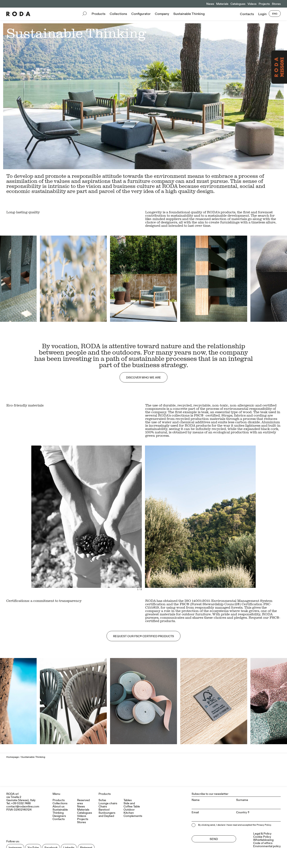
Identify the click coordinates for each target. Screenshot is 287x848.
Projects (264, 4)
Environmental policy (267, 846)
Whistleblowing (263, 840)
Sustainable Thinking (189, 14)
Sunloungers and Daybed (107, 814)
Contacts (247, 14)
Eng (274, 13)
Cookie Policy (262, 837)
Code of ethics (263, 843)
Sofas (102, 800)
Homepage (12, 757)
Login (262, 14)
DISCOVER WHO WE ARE (143, 377)
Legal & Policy (262, 833)
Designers (59, 816)
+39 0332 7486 (21, 803)
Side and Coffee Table (132, 805)
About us (59, 806)
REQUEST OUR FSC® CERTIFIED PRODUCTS (143, 636)
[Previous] (72, 279)
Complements (133, 816)
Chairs (103, 806)
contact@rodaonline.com (22, 806)
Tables (128, 800)
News (210, 4)
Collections (118, 14)
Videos (252, 4)
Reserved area (83, 802)
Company (162, 14)
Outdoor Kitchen (129, 811)
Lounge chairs (108, 803)
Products (98, 14)
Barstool (104, 809)
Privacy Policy (264, 825)
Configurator (141, 14)
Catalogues (237, 4)
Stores (276, 4)
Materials (222, 4)
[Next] (215, 279)
